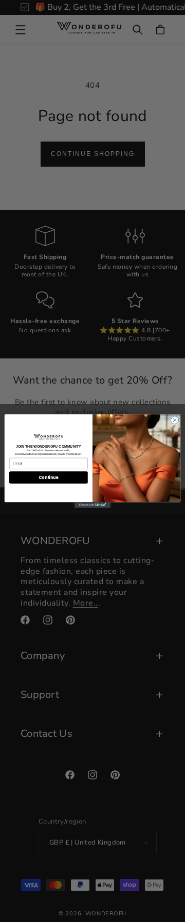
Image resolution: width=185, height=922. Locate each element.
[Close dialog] (174, 420)
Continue (48, 477)
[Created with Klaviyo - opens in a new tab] (92, 505)
